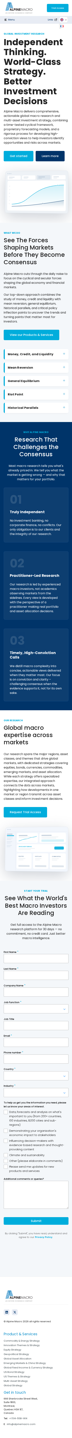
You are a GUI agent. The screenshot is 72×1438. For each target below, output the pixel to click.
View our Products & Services (31, 335)
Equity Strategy (12, 1349)
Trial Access (57, 8)
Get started (18, 156)
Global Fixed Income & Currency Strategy (28, 1367)
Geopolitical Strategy (16, 1354)
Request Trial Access (25, 812)
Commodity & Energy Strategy (22, 1340)
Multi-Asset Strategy (16, 1381)
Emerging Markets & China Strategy (25, 1363)
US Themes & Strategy (17, 1376)
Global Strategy (13, 1385)
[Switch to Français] (62, 26)
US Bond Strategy (14, 1372)
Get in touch (15, 1392)
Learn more (50, 156)
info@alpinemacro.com (21, 1424)
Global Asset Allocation (17, 1358)
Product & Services (20, 1334)
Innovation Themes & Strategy (22, 1345)
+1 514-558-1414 (18, 1418)
